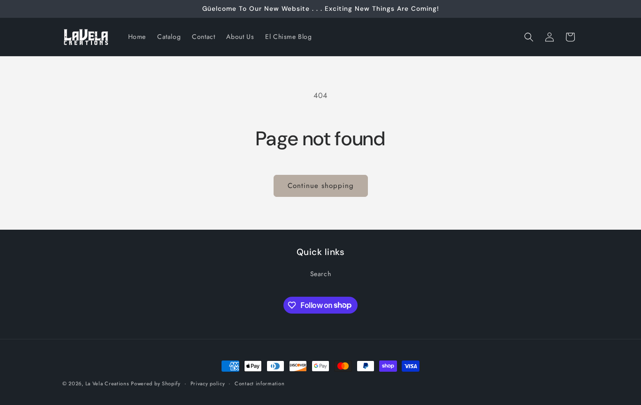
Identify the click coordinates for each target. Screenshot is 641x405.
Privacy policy (208, 383)
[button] (529, 37)
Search (320, 273)
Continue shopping (321, 185)
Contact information (259, 383)
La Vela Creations (107, 383)
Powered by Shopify (156, 383)
